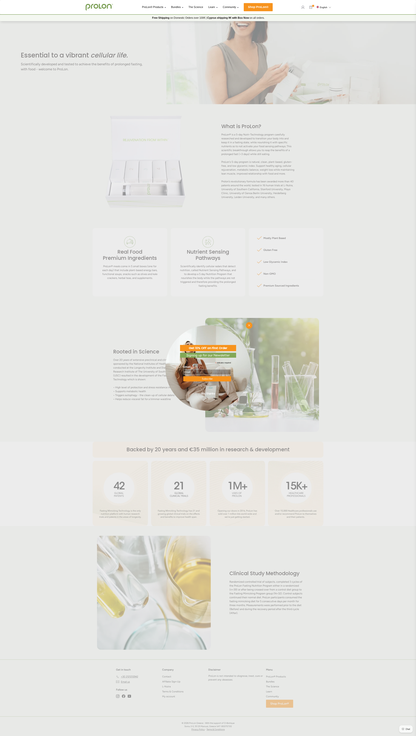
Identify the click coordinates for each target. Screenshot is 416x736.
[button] (324, 7)
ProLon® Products (152, 7)
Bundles (176, 7)
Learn (211, 7)
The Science (195, 7)
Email (188, 367)
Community (229, 7)
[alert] (208, 17)
